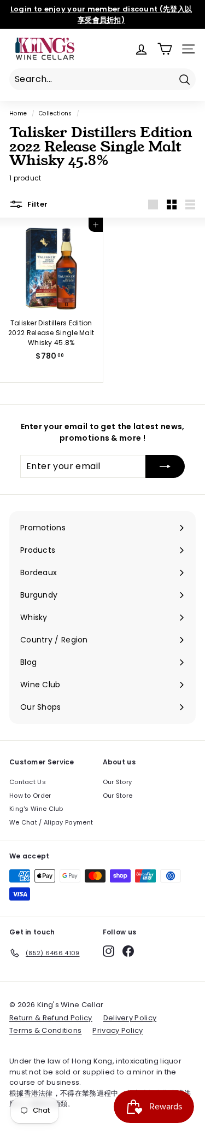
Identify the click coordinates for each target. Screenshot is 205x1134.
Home (18, 113)
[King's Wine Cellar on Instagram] (108, 951)
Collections (55, 113)
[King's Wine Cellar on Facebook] (128, 951)
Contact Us (27, 782)
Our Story (117, 782)
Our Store (118, 795)
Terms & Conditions (45, 1030)
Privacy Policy (117, 1030)
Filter (37, 203)
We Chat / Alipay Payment (51, 822)
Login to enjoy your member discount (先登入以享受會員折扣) (101, 14)
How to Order (30, 795)
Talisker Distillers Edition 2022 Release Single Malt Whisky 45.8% (51, 332)
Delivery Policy (130, 1018)
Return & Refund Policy (50, 1018)
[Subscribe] (165, 466)
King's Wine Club (36, 808)
